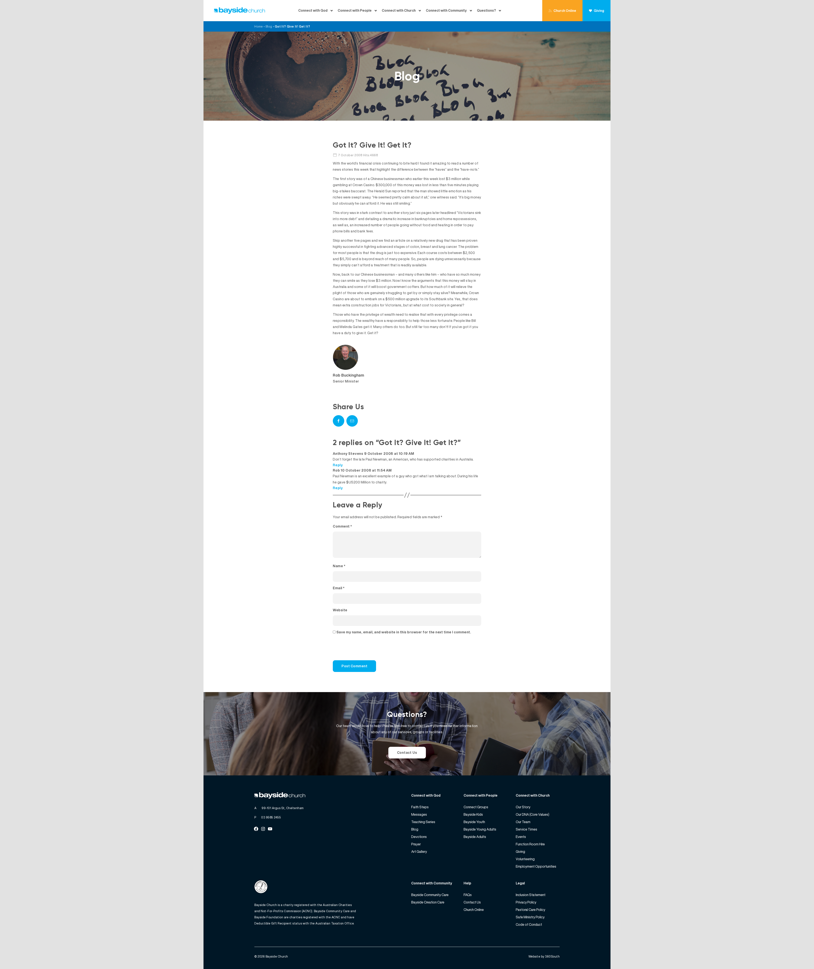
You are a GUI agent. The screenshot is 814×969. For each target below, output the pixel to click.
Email (339, 588)
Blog (269, 26)
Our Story (523, 807)
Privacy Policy (526, 902)
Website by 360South (544, 956)
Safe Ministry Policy (530, 917)
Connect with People (355, 10)
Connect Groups (476, 807)
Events (521, 836)
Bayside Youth (474, 821)
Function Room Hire (530, 844)
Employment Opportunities (536, 866)
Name (339, 565)
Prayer (416, 844)
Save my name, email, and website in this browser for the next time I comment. (403, 632)
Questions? (486, 10)
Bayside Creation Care (427, 902)
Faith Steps (420, 807)
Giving (599, 10)
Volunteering (525, 858)
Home (258, 26)
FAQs (468, 894)
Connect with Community (446, 10)
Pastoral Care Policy (530, 909)
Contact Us (407, 752)
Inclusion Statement (530, 894)
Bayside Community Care (430, 894)
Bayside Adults (475, 836)
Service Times (526, 829)
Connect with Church (399, 10)
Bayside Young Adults (480, 829)
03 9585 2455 (271, 817)
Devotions (419, 836)
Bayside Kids (473, 814)
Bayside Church (277, 956)
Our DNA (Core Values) (532, 814)
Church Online (564, 10)
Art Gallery (419, 851)
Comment (342, 526)
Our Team (523, 821)
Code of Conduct (529, 924)
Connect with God (313, 10)
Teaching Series (423, 821)
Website (340, 610)
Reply (338, 465)
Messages (419, 814)
